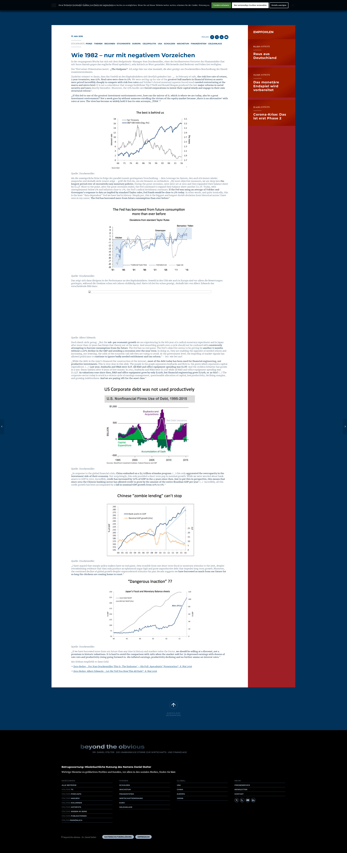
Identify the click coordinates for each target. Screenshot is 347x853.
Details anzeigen (279, 5)
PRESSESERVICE (242, 785)
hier (173, 772)
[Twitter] (236, 800)
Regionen (109, 43)
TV (67, 789)
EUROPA (181, 794)
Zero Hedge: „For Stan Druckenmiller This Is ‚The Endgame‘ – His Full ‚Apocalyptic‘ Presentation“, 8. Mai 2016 (132, 666)
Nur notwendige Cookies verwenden (250, 5)
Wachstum (183, 43)
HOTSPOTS (71, 807)
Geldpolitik (149, 43)
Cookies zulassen (221, 5)
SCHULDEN (124, 785)
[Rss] (242, 800)
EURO (122, 803)
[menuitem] (118, 837)
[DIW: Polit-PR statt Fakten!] (2, 426)
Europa (136, 43)
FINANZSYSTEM (126, 794)
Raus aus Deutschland (265, 56)
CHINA (180, 789)
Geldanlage (215, 43)
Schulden (169, 43)
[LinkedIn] (253, 800)
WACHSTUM (125, 789)
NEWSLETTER (240, 789)
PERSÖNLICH (72, 820)
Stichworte (123, 43)
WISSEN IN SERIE (74, 811)
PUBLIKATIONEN (74, 816)
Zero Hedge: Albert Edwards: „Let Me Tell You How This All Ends (107, 671)
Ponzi (89, 43)
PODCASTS (71, 794)
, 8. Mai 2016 (150, 671)
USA (160, 43)
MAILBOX (71, 798)
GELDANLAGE (125, 807)
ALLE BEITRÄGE (69, 785)
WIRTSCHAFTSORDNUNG (131, 798)
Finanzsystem (198, 43)
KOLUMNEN (72, 803)
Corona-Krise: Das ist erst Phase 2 (269, 116)
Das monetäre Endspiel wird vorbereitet (266, 86)
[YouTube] (248, 800)
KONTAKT (239, 794)
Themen (98, 43)
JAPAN (180, 798)
